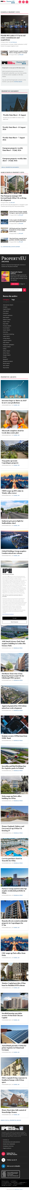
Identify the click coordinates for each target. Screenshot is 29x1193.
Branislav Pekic (18, 648)
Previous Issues (5, 1181)
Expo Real (5, 323)
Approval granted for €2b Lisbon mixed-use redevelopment (14, 707)
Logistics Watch (7, 340)
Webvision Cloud (18, 1189)
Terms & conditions (18, 1183)
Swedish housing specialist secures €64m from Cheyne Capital (12, 1015)
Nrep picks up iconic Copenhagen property (10, 462)
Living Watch (6, 338)
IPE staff (21, 54)
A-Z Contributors (5, 1182)
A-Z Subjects (13, 1181)
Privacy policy (14, 1182)
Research (5, 359)
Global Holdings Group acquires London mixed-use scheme (14, 552)
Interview (5, 332)
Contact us (6, 1140)
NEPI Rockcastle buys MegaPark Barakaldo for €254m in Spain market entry (18, 230)
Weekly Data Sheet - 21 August (14, 115)
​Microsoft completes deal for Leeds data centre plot (13, 432)
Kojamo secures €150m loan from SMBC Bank (14, 737)
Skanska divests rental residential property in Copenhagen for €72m (14, 923)
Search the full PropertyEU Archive (11, 1120)
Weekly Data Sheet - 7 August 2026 (14, 139)
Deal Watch (6, 317)
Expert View (6, 321)
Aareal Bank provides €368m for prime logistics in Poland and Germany (14, 1048)
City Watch (6, 311)
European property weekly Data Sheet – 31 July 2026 (13, 149)
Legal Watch (6, 336)
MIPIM (4, 349)
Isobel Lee (16, 405)
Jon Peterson (13, 42)
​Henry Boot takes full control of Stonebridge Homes (14, 1111)
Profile (5, 357)
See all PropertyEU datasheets (10, 167)
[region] (14, 596)
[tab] (6, 300)
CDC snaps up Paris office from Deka (13, 954)
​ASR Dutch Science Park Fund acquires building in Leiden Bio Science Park (14, 643)
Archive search (18, 81)
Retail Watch (6, 363)
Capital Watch (6, 309)
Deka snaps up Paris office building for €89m (12, 797)
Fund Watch (6, 328)
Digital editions (7, 1148)
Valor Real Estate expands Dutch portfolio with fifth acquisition (18, 239)
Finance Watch (7, 326)
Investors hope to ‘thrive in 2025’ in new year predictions (14, 402)
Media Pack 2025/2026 (9, 1144)
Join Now (15, 284)
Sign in (23, 284)
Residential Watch (8, 361)
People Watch (7, 355)
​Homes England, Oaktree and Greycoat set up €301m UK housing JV (13, 828)
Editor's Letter (7, 319)
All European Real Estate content (10, 246)
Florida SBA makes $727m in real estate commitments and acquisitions (13, 37)
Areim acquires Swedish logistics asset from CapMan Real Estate (18, 220)
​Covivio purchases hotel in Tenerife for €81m (12, 859)
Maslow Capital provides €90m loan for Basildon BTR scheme (14, 984)
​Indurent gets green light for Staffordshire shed (12, 522)
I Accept (14, 618)
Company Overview (8, 1146)
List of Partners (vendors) (8, 614)
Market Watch (7, 346)
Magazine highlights (8, 344)
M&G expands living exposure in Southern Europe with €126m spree (14, 1080)
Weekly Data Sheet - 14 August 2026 (14, 128)
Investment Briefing (8, 334)
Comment (5, 313)
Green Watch (6, 330)
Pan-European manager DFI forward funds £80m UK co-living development (13, 198)
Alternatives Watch (8, 305)
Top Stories (6, 367)
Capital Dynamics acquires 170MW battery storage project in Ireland (18, 51)
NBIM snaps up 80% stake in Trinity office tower (12, 492)
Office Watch (6, 351)
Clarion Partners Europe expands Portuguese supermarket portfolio (18, 212)
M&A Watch (6, 342)
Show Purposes (14, 622)
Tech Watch (6, 365)
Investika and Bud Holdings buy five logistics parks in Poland (14, 767)
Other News (6, 353)
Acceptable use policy (6, 1183)
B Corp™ (15, 1185)
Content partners (7, 315)
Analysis (5, 307)
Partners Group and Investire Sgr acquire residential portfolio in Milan (14, 891)
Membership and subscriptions (11, 1142)
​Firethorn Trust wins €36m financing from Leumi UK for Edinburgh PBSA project (13, 676)
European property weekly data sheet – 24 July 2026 (14, 159)
